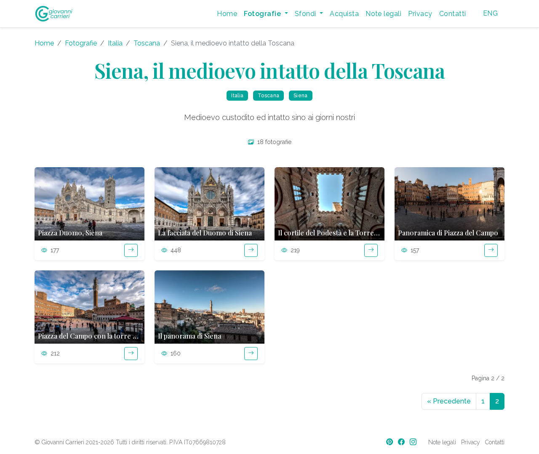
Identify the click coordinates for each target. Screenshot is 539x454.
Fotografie (81, 43)
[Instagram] (414, 442)
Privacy (420, 14)
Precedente (449, 401)
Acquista (344, 14)
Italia (115, 43)
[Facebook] (402, 442)
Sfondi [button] (306, 14)
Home (227, 14)
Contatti (452, 14)
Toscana (146, 43)
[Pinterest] (390, 442)
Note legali (383, 14)
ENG (490, 13)
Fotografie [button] (263, 14)
